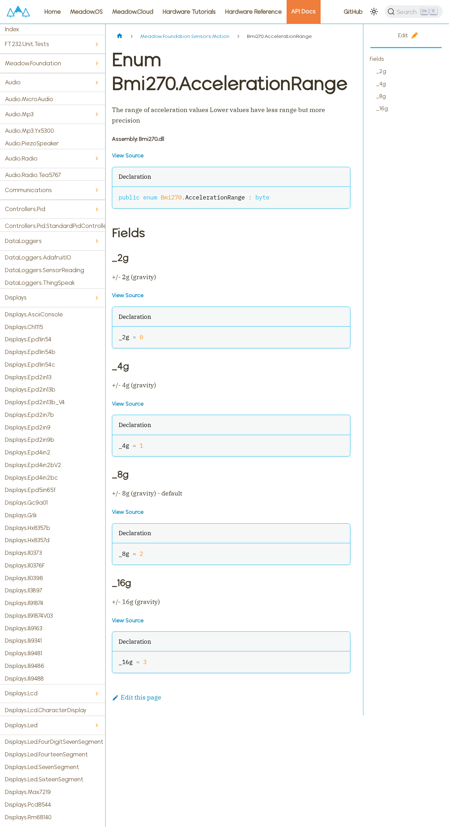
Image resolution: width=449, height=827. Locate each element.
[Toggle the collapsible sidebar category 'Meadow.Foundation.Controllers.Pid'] (96, 209)
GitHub (353, 11)
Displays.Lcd (21, 693)
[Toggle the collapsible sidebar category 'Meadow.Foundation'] (96, 63)
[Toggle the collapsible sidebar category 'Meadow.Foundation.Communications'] (96, 190)
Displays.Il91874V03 (29, 615)
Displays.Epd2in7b (29, 414)
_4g (381, 83)
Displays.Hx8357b (27, 527)
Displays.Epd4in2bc (31, 477)
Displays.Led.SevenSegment (42, 766)
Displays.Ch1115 (24, 326)
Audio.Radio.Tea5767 (33, 174)
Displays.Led (21, 725)
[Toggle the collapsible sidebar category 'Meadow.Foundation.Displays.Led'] (96, 725)
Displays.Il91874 (24, 602)
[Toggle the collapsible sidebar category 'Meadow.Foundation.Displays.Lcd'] (96, 694)
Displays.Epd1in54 (28, 339)
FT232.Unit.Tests (27, 43)
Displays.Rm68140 (28, 817)
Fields (377, 58)
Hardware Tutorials (189, 11)
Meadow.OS (86, 11)
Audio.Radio (21, 158)
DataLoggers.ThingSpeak (40, 282)
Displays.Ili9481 (23, 653)
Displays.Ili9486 (24, 665)
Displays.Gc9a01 (26, 502)
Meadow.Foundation (33, 63)
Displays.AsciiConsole (34, 314)
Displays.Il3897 (23, 590)
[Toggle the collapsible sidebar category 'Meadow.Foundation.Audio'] (96, 82)
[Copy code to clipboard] (340, 196)
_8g (381, 96)
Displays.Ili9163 (23, 628)
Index (12, 29)
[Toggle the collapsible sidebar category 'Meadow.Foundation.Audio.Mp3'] (96, 114)
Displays (16, 297)
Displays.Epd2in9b (29, 439)
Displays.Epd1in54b (30, 351)
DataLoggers (23, 240)
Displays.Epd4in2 (28, 452)
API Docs (303, 11)
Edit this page (141, 697)
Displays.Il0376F (25, 565)
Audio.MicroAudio (29, 99)
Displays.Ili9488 (24, 678)
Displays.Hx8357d (27, 540)
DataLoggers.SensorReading (44, 270)
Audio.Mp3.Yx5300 (29, 130)
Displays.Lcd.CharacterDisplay (45, 710)
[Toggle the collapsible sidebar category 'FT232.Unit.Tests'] (96, 44)
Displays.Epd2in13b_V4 (35, 402)
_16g (382, 108)
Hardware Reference (253, 11)
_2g (381, 71)
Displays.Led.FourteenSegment (46, 754)
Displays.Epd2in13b (30, 389)
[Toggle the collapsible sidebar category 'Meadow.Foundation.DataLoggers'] (96, 241)
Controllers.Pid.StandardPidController (55, 225)
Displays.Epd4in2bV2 (33, 464)
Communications (28, 189)
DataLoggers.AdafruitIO (38, 257)
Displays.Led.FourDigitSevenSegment (54, 741)
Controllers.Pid (25, 208)
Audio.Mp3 (19, 114)
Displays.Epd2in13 (28, 377)
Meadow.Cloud (132, 11)
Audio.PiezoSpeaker (32, 143)
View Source (127, 155)
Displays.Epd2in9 (28, 427)
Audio (13, 82)
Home (53, 11)
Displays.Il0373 (23, 552)
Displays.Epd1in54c (30, 364)
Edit (403, 35)
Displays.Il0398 (24, 578)
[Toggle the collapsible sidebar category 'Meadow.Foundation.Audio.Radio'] (96, 158)
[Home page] (119, 36)
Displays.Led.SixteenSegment (44, 779)
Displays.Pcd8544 (28, 804)
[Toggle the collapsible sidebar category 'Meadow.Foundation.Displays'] (96, 298)
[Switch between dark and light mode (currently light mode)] (374, 11)
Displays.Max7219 (28, 791)
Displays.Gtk (21, 515)
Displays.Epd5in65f (30, 489)
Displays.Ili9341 (23, 640)
